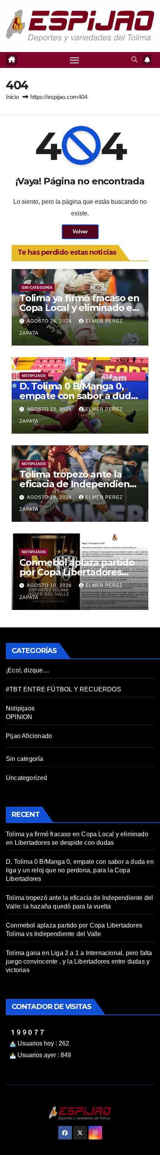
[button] (134, 59)
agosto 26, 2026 (50, 321)
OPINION (19, 717)
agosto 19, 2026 (50, 497)
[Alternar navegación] (74, 60)
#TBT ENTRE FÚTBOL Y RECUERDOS (63, 689)
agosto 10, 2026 (50, 585)
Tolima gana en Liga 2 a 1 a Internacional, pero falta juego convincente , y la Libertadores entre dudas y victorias (79, 961)
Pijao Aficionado (29, 736)
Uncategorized (26, 778)
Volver (80, 231)
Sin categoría (37, 287)
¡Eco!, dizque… (27, 670)
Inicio (12, 97)
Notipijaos (34, 375)
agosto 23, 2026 (50, 409)
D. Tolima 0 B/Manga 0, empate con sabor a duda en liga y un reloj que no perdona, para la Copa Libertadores (80, 870)
